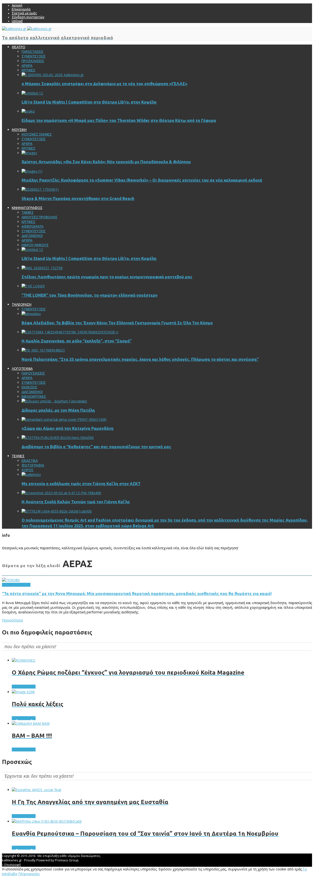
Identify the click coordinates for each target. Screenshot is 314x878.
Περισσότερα (12, 620)
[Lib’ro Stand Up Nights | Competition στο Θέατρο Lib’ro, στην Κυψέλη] (32, 93)
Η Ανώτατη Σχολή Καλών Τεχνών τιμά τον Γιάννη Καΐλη (76, 502)
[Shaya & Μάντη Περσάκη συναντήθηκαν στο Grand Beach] (40, 189)
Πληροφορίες (29, 873)
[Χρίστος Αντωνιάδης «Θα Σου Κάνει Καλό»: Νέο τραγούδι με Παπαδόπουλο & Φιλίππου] (29, 153)
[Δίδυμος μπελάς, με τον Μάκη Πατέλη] (54, 401)
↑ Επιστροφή (11, 864)
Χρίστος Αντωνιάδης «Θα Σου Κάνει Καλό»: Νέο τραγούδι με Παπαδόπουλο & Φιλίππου (106, 162)
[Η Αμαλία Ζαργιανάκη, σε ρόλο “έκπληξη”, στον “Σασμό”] (70, 332)
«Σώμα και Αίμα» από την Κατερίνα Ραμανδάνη (68, 428)
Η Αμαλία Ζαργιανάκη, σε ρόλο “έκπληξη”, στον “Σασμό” (77, 341)
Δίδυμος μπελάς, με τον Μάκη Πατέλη (58, 410)
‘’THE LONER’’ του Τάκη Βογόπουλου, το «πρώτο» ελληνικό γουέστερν (89, 295)
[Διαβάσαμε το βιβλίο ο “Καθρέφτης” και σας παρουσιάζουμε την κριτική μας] (58, 437)
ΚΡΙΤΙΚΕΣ (9, 585)
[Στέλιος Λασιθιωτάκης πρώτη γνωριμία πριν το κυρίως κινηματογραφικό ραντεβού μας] (42, 268)
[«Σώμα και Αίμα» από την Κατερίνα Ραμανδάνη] (64, 419)
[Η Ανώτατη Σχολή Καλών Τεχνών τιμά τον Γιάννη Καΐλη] (61, 493)
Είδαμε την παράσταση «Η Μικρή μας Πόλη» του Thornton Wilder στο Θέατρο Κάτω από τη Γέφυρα (119, 120)
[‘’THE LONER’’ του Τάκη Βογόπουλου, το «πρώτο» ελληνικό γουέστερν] (33, 286)
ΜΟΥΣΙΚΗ (23, 585)
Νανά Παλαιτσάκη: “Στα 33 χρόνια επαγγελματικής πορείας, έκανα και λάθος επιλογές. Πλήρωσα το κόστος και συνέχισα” (140, 359)
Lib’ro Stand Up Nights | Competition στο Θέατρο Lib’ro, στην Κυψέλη (89, 102)
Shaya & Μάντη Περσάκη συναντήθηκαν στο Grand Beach (78, 198)
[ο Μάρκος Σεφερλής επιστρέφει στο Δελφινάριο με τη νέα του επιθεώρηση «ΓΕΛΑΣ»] (53, 74)
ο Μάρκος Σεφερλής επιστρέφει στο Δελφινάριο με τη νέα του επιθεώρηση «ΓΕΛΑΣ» (104, 84)
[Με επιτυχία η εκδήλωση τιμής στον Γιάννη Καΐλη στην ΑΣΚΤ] (31, 474)
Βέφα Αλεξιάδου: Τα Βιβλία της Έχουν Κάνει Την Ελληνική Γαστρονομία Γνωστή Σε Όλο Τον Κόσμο (117, 323)
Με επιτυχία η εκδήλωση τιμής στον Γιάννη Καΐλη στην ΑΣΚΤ (81, 483)
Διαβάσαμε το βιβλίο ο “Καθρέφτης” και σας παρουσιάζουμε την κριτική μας (96, 447)
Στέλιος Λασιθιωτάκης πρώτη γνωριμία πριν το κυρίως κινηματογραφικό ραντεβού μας (107, 277)
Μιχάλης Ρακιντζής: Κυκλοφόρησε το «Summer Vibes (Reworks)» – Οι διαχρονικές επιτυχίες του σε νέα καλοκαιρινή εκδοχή (142, 180)
